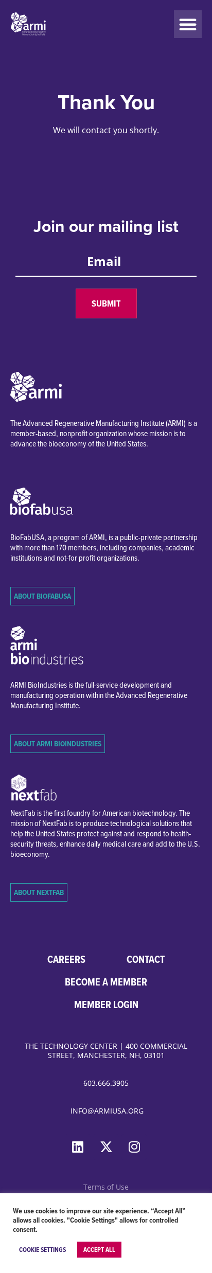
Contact (146, 959)
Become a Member (106, 982)
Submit (106, 303)
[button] (188, 24)
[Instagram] (134, 1147)
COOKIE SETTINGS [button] (42, 1249)
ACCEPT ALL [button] (99, 1249)
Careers (66, 959)
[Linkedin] (78, 1147)
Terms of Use (106, 1187)
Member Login (106, 1004)
